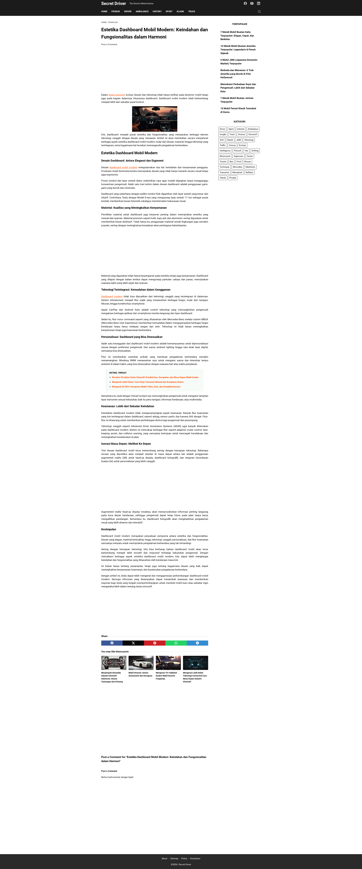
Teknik (223, 178)
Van (246, 151)
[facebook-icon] (245, 3)
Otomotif (252, 134)
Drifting (255, 151)
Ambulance (142, 11)
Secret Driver (113, 3)
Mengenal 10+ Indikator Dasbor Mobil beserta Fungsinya (166, 676)
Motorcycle (225, 156)
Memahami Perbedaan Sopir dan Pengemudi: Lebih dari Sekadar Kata (238, 88)
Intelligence (225, 151)
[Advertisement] (154, 69)
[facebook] (112, 643)
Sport (169, 11)
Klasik (180, 11)
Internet (240, 129)
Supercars (238, 156)
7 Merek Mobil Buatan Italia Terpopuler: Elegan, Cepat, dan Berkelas (237, 36)
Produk (115, 11)
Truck (191, 11)
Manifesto (250, 167)
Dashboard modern (111, 296)
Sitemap (174, 858)
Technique (225, 167)
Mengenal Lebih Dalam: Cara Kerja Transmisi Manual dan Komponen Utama (148, 382)
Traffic (223, 145)
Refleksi (249, 172)
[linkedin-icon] (259, 3)
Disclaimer (195, 858)
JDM (238, 140)
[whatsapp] (176, 643)
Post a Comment (109, 44)
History (157, 11)
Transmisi (224, 172)
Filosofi (237, 151)
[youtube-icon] (252, 3)
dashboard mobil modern (123, 167)
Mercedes (237, 167)
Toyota (223, 161)
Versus (232, 145)
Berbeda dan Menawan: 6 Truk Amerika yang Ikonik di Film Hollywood (237, 74)
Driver (128, 11)
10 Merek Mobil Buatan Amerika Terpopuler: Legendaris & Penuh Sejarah (238, 50)
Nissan (247, 161)
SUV (222, 140)
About (164, 858)
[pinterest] (154, 643)
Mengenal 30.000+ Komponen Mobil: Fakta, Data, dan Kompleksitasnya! (146, 386)
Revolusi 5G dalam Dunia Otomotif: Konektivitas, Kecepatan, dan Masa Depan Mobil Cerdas (155, 377)
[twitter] (133, 643)
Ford (239, 161)
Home (104, 11)
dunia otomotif (117, 94)
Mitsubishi (237, 172)
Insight (223, 134)
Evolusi (242, 145)
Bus (231, 161)
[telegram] (197, 643)
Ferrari (250, 156)
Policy (184, 858)
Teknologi (249, 140)
